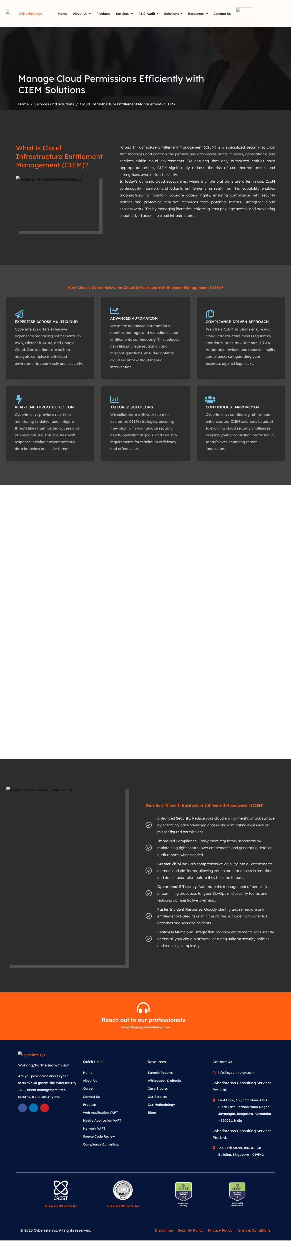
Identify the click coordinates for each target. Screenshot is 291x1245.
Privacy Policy (220, 1230)
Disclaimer (164, 1230)
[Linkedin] (33, 1107)
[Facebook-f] (22, 1107)
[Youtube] (44, 1107)
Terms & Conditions (254, 1230)
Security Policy (190, 1230)
